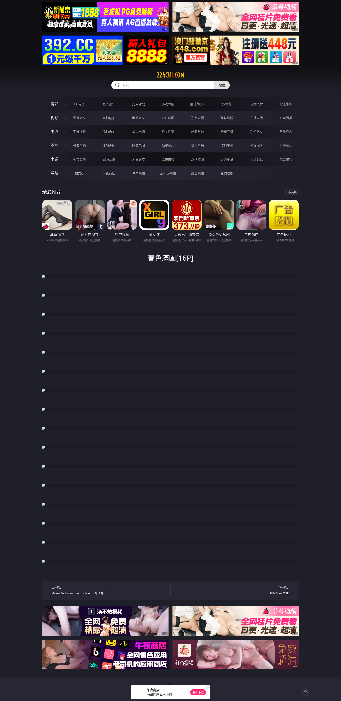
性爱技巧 (286, 159)
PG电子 (79, 104)
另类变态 (286, 132)
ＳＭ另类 (286, 118)
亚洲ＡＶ (79, 118)
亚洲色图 (109, 145)
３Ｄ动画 (168, 118)
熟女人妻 (197, 118)
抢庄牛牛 (286, 104)
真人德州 (109, 104)
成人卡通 (138, 132)
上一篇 (77, 590)
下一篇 (279, 590)
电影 (54, 131)
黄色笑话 (256, 159)
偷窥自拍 (79, 145)
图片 (54, 145)
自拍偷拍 (109, 118)
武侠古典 (168, 159)
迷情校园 (197, 159)
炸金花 (227, 104)
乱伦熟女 (256, 132)
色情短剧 (227, 173)
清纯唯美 (227, 145)
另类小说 (227, 159)
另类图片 (286, 145)
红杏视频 (197, 173)
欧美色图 (138, 145)
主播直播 (256, 118)
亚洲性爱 (79, 132)
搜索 (222, 85)
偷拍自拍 (109, 132)
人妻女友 (138, 159)
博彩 (54, 104)
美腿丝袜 (197, 145)
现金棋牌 (256, 104)
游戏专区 (168, 104)
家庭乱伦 (109, 159)
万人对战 (138, 104)
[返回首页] (305, 692)
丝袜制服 (227, 118)
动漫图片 (168, 145)
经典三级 (227, 132)
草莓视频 (138, 173)
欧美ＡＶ (138, 118)
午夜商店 (109, 173)
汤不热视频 (168, 173)
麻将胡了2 (197, 104)
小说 (54, 159)
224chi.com (170, 75)
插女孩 (79, 173)
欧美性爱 (168, 132)
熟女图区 (256, 145)
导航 (54, 173)
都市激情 (79, 159)
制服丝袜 (197, 132)
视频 (54, 117)
